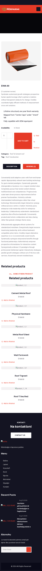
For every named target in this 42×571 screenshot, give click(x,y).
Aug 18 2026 (23, 500)
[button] (37, 136)
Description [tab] (11, 166)
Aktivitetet (6, 479)
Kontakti (6, 487)
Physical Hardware (21, 313)
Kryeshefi (6, 468)
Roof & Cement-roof (17, 154)
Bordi (5, 472)
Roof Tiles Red (21, 396)
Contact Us (20, 435)
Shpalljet (6, 483)
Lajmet (5, 464)
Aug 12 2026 (23, 516)
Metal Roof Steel (21, 334)
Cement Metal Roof (21, 293)
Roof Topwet (21, 375)
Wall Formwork (21, 355)
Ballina (5, 461)
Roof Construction (12, 157)
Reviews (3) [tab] (31, 166)
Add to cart (23, 141)
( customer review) (8, 91)
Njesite (5, 476)
